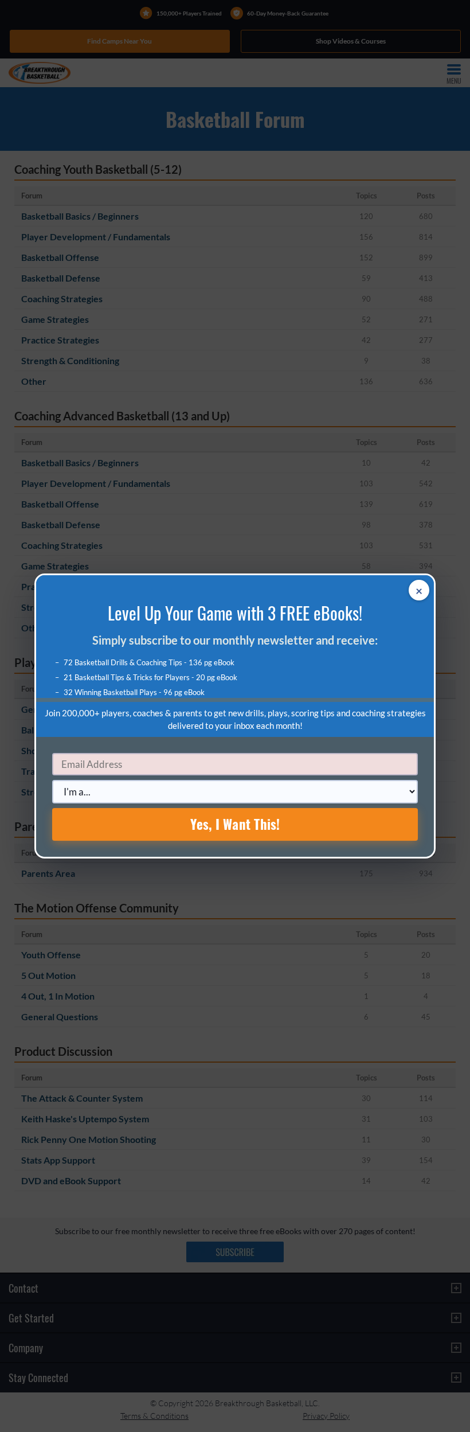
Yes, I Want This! (235, 824)
